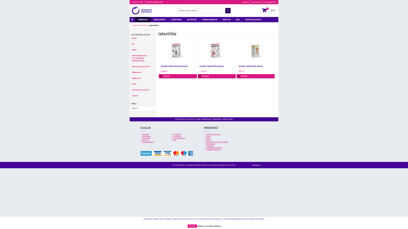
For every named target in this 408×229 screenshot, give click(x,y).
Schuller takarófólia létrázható (174, 66)
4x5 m (134, 108)
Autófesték (192, 20)
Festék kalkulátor (253, 20)
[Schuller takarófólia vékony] (255, 52)
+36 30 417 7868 (137, 2)
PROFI (134, 84)
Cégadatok (210, 146)
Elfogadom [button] (192, 226)
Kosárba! (244, 76)
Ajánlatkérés (159, 20)
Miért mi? (227, 20)
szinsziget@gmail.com (154, 2)
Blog (238, 20)
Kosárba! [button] (166, 76)
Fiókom (208, 136)
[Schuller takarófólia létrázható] (178, 52)
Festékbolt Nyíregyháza (214, 148)
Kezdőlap (132, 19)
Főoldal (134, 25)
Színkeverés (176, 20)
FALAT (134, 38)
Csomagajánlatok (209, 20)
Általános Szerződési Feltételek (217, 142)
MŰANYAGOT (137, 72)
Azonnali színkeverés (213, 134)
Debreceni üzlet (257, 2)
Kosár (208, 138)
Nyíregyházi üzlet (270, 2)
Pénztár (209, 140)
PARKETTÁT (136, 78)
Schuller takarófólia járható (211, 66)
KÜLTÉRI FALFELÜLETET (141, 67)
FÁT (133, 44)
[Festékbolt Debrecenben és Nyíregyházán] (142, 10)
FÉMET (134, 50)
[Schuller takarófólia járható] (216, 52)
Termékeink (142, 20)
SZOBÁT (135, 96)
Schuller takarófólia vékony (250, 66)
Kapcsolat (245, 2)
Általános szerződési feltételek (209, 226)
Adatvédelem (210, 144)
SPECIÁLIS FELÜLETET (140, 90)
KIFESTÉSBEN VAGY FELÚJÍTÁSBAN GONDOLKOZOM (139, 58)
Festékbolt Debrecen (213, 150)
